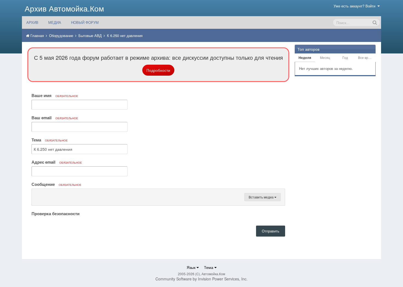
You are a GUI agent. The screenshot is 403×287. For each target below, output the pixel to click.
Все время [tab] (366, 57)
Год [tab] (345, 57)
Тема (50, 140)
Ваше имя (55, 95)
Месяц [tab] (325, 57)
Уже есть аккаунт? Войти (356, 5)
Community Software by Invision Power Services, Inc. (201, 279)
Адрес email (57, 162)
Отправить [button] (270, 231)
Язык (192, 267)
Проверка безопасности (56, 213)
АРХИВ (32, 22)
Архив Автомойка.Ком (64, 8)
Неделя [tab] (305, 57)
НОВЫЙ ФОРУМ (85, 22)
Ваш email (55, 118)
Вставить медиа (261, 197)
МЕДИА (54, 22)
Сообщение (56, 184)
